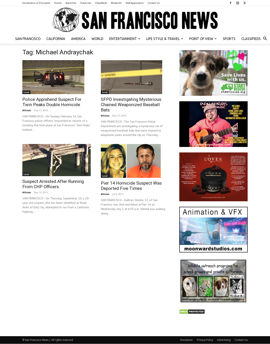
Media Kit (116, 2)
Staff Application (135, 2)
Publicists (85, 2)
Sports (229, 39)
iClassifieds (101, 2)
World (97, 39)
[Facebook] (230, 3)
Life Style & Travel (163, 39)
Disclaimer (186, 340)
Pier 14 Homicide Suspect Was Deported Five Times (131, 186)
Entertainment (123, 39)
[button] (265, 39)
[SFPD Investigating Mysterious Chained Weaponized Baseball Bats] (135, 77)
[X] (244, 3)
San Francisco (27, 39)
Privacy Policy (205, 340)
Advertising (224, 340)
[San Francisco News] (135, 20)
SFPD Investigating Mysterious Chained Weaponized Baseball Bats (131, 104)
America (78, 39)
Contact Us (154, 2)
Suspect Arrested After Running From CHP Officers (53, 184)
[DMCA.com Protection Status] (192, 313)
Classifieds (251, 39)
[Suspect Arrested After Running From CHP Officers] (56, 160)
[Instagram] (237, 3)
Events (58, 2)
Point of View (201, 39)
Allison (26, 110)
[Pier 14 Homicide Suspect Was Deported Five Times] (135, 161)
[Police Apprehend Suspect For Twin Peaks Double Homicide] (56, 77)
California (55, 39)
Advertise (71, 2)
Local (26, 92)
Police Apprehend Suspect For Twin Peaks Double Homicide (51, 102)
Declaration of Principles (36, 2)
